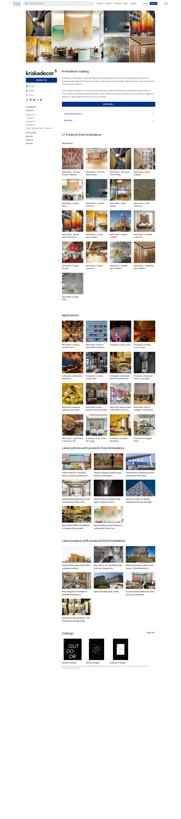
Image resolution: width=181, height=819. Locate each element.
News (125, 3)
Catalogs (29, 143)
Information (31, 107)
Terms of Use (92, 666)
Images (133, 3)
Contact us (41, 80)
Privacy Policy (101, 666)
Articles (108, 3)
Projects (99, 3)
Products (117, 3)
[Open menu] (166, 3)
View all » (151, 632)
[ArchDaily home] (17, 3)
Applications (31, 133)
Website (31, 86)
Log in (145, 3)
